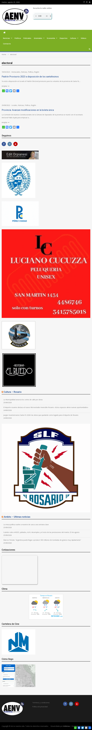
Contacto (7, 43)
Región (36, 72)
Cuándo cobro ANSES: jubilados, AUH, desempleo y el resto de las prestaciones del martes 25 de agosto (41, 532)
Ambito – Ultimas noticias (17, 516)
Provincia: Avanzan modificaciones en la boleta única (28, 110)
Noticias (6, 38)
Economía (51, 38)
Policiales (27, 38)
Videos (83, 38)
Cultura (73, 38)
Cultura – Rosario (13, 392)
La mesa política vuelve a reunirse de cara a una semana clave (26, 524)
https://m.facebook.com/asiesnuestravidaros (4, 144)
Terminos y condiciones (41, 703)
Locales (14, 105)
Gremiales (38, 38)
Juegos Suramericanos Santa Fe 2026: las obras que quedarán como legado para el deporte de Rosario (40, 415)
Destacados (15, 72)
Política (18, 38)
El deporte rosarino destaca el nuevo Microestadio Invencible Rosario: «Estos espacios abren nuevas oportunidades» (45, 407)
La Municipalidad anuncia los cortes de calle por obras (23, 400)
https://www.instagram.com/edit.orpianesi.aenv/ (86, 2)
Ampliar (4, 86)
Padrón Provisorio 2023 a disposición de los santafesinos (30, 76)
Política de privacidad (40, 707)
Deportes (63, 38)
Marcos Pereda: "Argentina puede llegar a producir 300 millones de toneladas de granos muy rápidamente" (42, 540)
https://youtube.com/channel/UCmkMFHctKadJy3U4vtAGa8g (89, 2)
